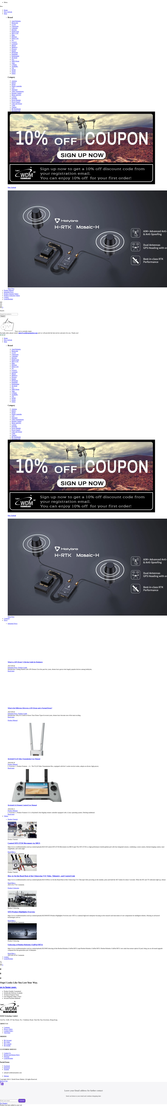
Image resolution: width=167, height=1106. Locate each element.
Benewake (15, 23)
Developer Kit (16, 110)
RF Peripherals (16, 109)
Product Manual (12, 720)
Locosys (14, 42)
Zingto (14, 71)
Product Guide (22, 667)
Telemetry (15, 90)
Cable (13, 105)
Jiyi (13, 40)
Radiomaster (15, 56)
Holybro (14, 30)
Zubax (14, 73)
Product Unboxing (13, 888)
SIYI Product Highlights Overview (21, 912)
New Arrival (12, 187)
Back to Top (4, 1081)
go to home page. (8, 987)
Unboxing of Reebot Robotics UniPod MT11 (25, 945)
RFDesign (15, 52)
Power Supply (16, 102)
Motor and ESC (16, 95)
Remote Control (16, 93)
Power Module (16, 100)
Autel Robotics (16, 21)
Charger (14, 107)
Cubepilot (15, 28)
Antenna (14, 81)
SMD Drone (15, 61)
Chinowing (15, 26)
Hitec (13, 35)
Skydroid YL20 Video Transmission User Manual (24, 759)
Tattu (13, 63)
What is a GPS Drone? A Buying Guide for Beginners (25, 662)
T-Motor (14, 65)
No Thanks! (3, 1103)
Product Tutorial (13, 819)
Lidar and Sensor (17, 103)
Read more (11, 671)
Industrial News (12, 623)
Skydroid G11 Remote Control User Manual (22, 805)
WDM (14, 70)
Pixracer (14, 49)
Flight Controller (17, 86)
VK (13, 68)
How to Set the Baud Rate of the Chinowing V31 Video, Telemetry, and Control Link (41, 876)
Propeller (14, 98)
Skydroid (14, 58)
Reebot (14, 51)
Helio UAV (15, 38)
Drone (13, 84)
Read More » (12, 852)
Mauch (14, 45)
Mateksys (14, 47)
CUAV (14, 24)
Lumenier (14, 44)
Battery (14, 83)
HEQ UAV (15, 33)
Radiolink (15, 54)
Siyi (13, 59)
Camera (14, 97)
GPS (13, 88)
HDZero (14, 37)
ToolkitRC (15, 66)
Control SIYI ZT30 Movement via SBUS (24, 843)
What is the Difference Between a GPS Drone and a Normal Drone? (30, 708)
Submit (21, 1100)
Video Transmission (18, 91)
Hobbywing (15, 31)
